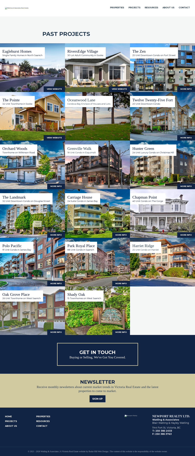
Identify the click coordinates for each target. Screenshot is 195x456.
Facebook (153, 438)
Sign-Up (97, 398)
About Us (168, 7)
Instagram (160, 438)
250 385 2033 (163, 430)
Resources (151, 7)
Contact (184, 7)
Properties (117, 7)
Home (8, 416)
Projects (134, 7)
